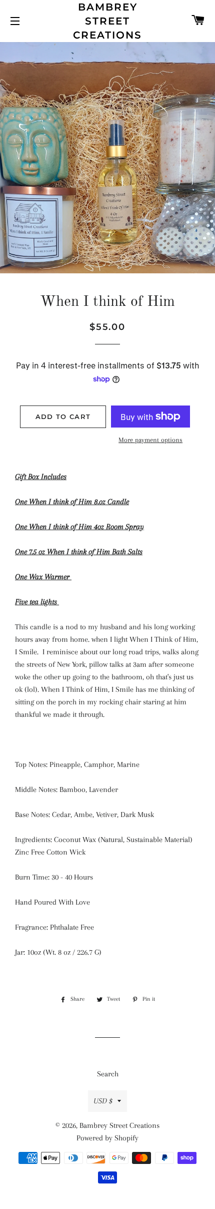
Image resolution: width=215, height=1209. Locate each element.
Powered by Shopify (107, 1137)
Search (107, 1073)
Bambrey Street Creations (107, 21)
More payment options (150, 440)
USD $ (103, 1100)
